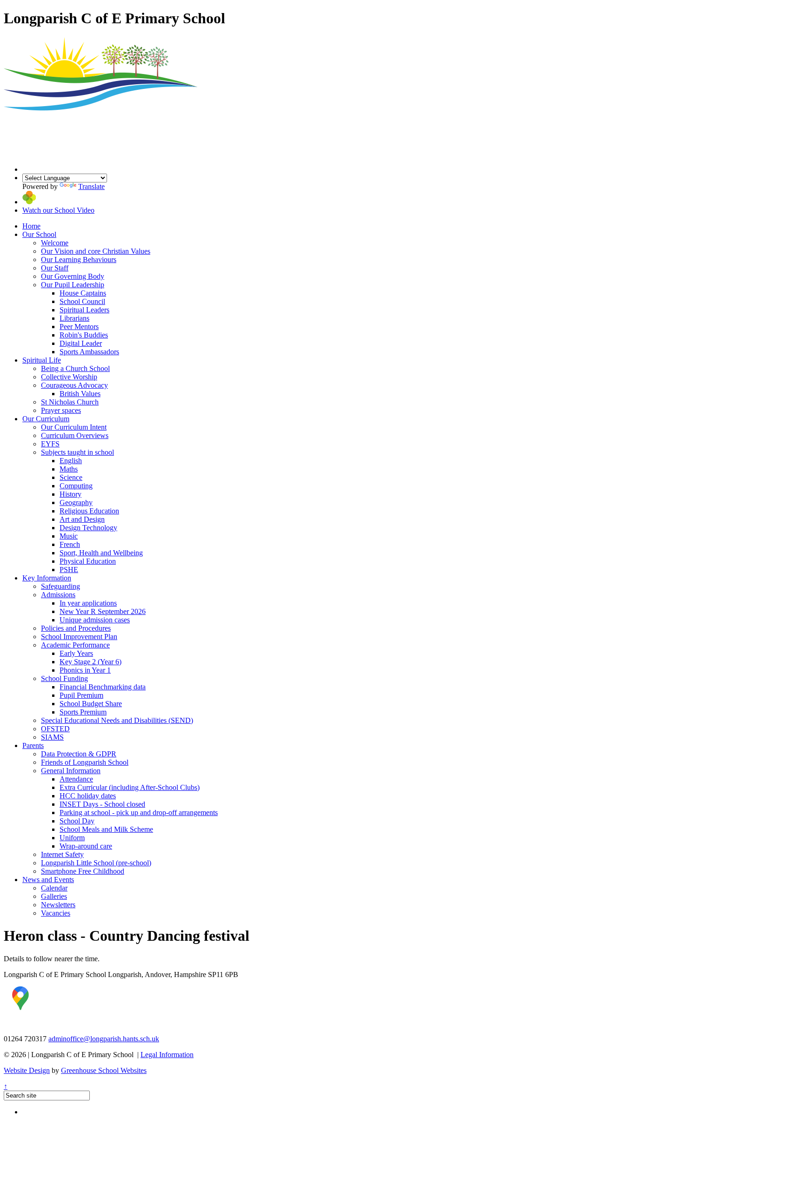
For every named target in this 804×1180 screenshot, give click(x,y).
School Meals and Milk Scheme (106, 829)
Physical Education (88, 561)
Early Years (76, 653)
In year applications (88, 603)
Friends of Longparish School (84, 762)
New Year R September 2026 (103, 611)
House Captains (83, 293)
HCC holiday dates (88, 796)
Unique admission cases (95, 620)
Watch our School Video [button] (58, 210)
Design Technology (88, 528)
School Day (77, 821)
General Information (70, 771)
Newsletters (58, 905)
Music (69, 536)
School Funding (64, 678)
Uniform (72, 838)
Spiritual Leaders (84, 310)
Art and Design (82, 519)
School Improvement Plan (79, 637)
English (71, 461)
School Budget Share (91, 704)
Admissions (58, 595)
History (70, 494)
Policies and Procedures (76, 628)
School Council (82, 301)
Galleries (54, 896)
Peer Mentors (79, 326)
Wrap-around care (86, 846)
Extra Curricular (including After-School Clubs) (130, 787)
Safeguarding (60, 586)
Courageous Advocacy (74, 385)
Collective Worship (69, 377)
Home (31, 226)
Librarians (74, 318)
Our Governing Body (72, 276)
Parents (33, 745)
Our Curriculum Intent (74, 427)
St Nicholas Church (70, 402)
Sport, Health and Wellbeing (101, 553)
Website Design (27, 1070)
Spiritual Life (41, 360)
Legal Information (167, 1055)
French (70, 544)
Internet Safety (62, 854)
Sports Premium (83, 712)
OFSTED (55, 729)
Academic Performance (75, 645)
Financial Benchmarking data (103, 687)
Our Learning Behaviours (78, 259)
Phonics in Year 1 (85, 670)
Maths (69, 469)
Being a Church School (75, 368)
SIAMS (52, 737)
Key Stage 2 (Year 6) (90, 662)
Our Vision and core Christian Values (95, 251)
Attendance (76, 779)
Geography (76, 502)
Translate (91, 186)
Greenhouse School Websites (104, 1070)
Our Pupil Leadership (72, 285)
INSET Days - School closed (102, 804)
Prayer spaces (61, 410)
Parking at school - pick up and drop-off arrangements (139, 812)
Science (71, 477)
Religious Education (89, 511)
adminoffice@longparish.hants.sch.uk (103, 1039)
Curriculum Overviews (74, 435)
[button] (29, 202)
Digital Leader (81, 343)
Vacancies (55, 913)
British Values (80, 394)
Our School (39, 234)
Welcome (54, 243)
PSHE (69, 569)
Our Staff (54, 268)
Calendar (54, 888)
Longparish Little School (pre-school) (96, 863)
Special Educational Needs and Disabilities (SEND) (117, 720)
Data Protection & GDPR (78, 754)
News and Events (48, 879)
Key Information (46, 578)
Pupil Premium (81, 695)
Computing (76, 486)
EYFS (50, 444)
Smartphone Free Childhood (82, 871)
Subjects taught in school (77, 452)
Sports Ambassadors (89, 352)
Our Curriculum (45, 419)
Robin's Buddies (84, 335)
